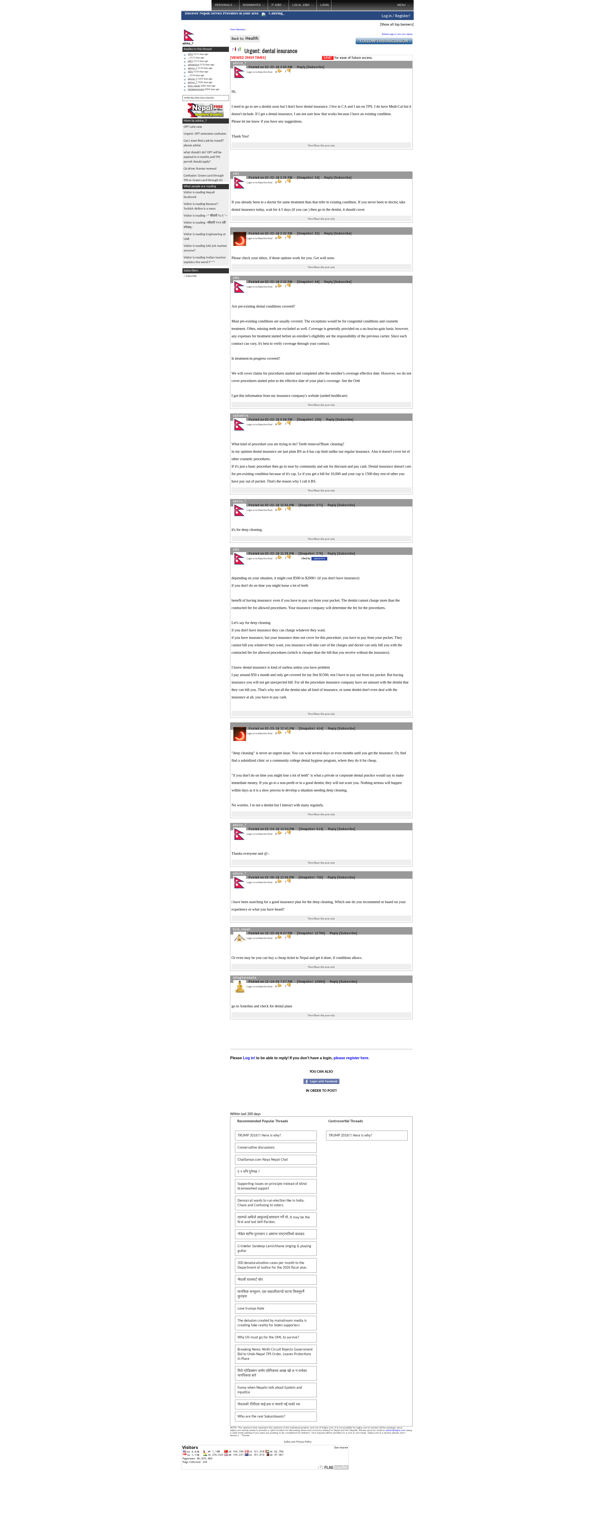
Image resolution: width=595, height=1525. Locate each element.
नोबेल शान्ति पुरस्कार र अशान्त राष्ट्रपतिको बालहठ (271, 1234)
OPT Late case (193, 127)
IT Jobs (276, 5)
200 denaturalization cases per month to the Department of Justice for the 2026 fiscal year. (272, 1265)
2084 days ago (203, 89)
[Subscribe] (315, 66)
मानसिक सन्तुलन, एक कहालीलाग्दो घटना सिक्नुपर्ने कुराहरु (271, 1294)
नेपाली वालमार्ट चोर (250, 1280)
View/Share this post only (321, 145)
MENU (401, 5)
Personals (223, 5)
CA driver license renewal (200, 169)
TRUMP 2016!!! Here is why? (259, 1135)
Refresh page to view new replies (397, 34)
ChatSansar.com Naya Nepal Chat (263, 1160)
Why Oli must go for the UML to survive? (268, 1337)
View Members (237, 29)
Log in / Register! (396, 16)
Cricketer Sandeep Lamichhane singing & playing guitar (274, 1248)
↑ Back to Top (573, 1516)
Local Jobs (301, 5)
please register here (351, 1058)
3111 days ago (198, 54)
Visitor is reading (206, 216)
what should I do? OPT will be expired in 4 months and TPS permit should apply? (202, 157)
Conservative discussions (256, 1148)
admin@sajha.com (395, 1430)
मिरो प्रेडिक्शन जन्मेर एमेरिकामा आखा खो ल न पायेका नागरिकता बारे (272, 1373)
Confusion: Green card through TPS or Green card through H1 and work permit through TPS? (204, 180)
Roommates (252, 5)
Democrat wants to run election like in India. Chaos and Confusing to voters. (271, 1203)
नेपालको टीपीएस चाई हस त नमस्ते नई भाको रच (269, 1404)
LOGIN (324, 5)
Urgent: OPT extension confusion (205, 134)
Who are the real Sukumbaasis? (261, 1416)
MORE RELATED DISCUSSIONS (199, 98)
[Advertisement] (433, 74)
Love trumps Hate (251, 1308)
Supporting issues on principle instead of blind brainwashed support (272, 1186)
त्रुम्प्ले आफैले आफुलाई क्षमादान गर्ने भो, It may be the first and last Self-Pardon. (274, 1220)
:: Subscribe (190, 276)
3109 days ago (200, 79)
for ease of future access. (348, 58)
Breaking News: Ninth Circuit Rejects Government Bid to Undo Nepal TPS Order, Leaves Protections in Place (275, 1354)
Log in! (249, 1058)
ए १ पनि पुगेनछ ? (249, 1172)
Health (251, 38)
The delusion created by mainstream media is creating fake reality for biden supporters (272, 1323)
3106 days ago (200, 82)
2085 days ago (201, 86)
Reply (301, 66)
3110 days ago (201, 65)
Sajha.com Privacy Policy (297, 1442)
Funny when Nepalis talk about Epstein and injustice (270, 1390)
